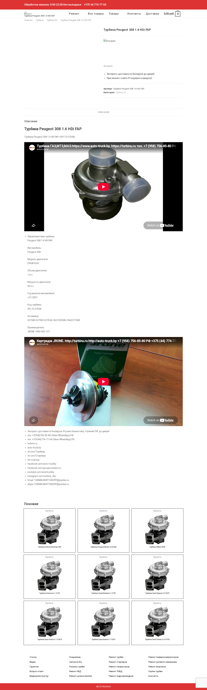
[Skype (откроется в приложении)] (174, 4)
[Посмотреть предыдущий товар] (175, 29)
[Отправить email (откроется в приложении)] (181, 4)
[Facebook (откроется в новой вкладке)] (163, 4)
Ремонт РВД (75, 671)
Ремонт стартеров (118, 662)
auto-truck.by (34, 447)
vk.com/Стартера (36, 455)
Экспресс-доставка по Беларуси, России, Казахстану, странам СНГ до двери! (68, 431)
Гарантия (34, 666)
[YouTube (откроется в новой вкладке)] (178, 4)
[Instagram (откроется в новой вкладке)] (171, 4)
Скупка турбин (155, 671)
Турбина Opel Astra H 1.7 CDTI (103, 639)
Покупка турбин (77, 666)
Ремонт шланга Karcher (80, 676)
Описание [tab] (103, 112)
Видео (33, 662)
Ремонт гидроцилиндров (121, 676)
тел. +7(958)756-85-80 (39, 435)
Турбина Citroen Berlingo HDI (49, 547)
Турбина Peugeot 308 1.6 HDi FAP (76, 20)
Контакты (153, 676)
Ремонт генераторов (119, 666)
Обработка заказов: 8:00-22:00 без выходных (52, 4)
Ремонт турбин (116, 657)
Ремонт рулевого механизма (162, 662)
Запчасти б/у (75, 662)
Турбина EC (120, 92)
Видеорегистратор (39, 676)
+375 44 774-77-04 (95, 4)
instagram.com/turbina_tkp (41, 476)
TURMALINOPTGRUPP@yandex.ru (51, 480)
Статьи (33, 657)
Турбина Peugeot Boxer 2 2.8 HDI (103, 547)
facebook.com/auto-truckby (41, 463)
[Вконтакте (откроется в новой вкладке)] (167, 4)
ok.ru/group (33, 459)
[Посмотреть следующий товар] (180, 29)
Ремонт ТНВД (115, 671)
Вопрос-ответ (37, 671)
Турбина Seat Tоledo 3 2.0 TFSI (157, 639)
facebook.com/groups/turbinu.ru (44, 468)
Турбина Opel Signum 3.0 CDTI (157, 593)
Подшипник (75, 657)
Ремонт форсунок (157, 666)
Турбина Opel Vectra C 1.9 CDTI (49, 639)
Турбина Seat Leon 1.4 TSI (49, 593)
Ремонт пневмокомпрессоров (163, 657)
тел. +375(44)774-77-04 (39, 439)
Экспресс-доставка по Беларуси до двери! (131, 74)
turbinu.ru (32, 443)
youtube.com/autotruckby (40, 472)
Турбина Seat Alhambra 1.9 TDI (103, 593)
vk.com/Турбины (36, 451)
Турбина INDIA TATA (157, 547)
